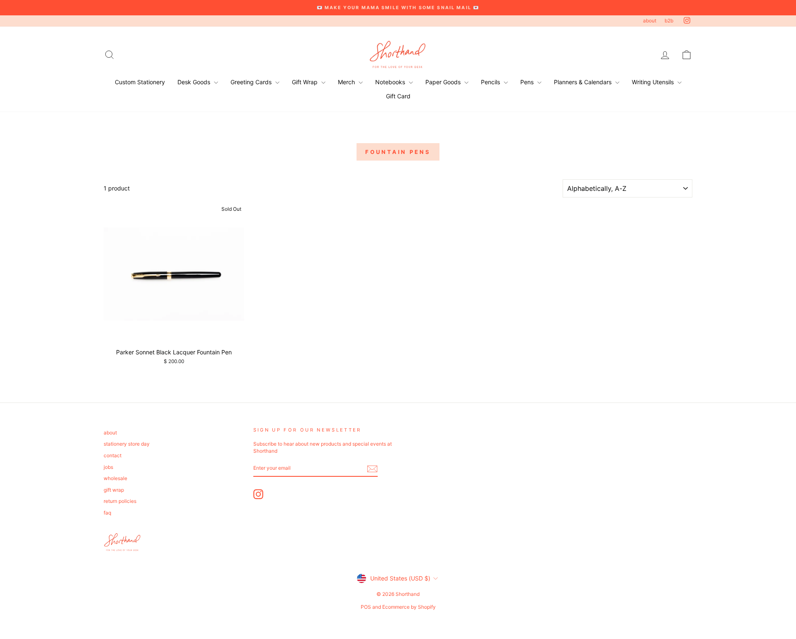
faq (107, 513)
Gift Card (398, 96)
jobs (108, 467)
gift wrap (114, 490)
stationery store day (127, 444)
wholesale (115, 478)
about (649, 20)
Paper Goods (443, 81)
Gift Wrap (305, 81)
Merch (347, 81)
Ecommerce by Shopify (409, 607)
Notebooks (391, 81)
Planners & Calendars (583, 81)
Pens (527, 81)
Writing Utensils (653, 81)
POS (366, 607)
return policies (120, 501)
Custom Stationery (140, 81)
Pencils (491, 81)
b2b (669, 20)
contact (112, 455)
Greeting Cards (252, 81)
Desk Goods (194, 81)
